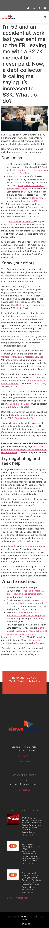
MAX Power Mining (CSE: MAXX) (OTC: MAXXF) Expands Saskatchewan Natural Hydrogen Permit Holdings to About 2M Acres (31, 852)
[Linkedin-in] (26, 924)
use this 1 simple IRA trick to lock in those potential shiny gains (25, 593)
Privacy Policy (24, 756)
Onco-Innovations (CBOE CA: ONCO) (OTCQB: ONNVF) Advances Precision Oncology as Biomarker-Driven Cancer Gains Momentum (31, 881)
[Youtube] (29, 924)
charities (13, 546)
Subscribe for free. (34, 643)
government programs (34, 546)
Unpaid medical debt (20, 403)
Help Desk (16, 305)
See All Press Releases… (19, 897)
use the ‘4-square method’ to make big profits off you (27, 603)
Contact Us (24, 790)
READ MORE (27, 835)
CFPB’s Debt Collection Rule (21, 418)
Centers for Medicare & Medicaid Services (22, 357)
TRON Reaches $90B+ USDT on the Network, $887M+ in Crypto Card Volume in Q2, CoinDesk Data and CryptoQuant (32, 825)
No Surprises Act (9, 275)
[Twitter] (23, 924)
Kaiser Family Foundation (21, 221)
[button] (45, 17)
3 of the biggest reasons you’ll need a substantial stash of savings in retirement (27, 631)
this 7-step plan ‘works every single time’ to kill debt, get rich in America (24, 449)
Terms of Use (24, 761)
